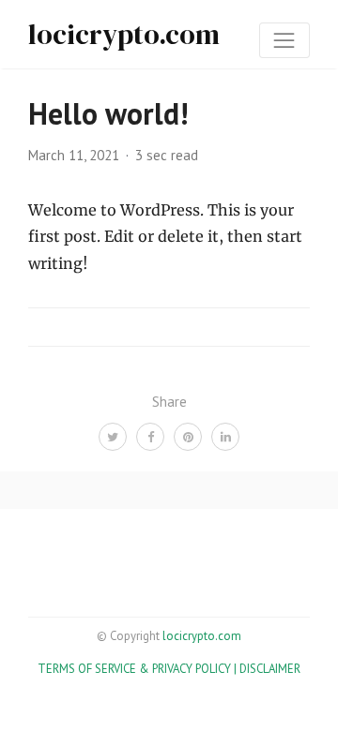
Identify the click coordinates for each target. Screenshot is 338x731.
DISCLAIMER (269, 669)
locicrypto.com (124, 34)
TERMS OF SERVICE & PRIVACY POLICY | (138, 669)
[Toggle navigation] (284, 40)
